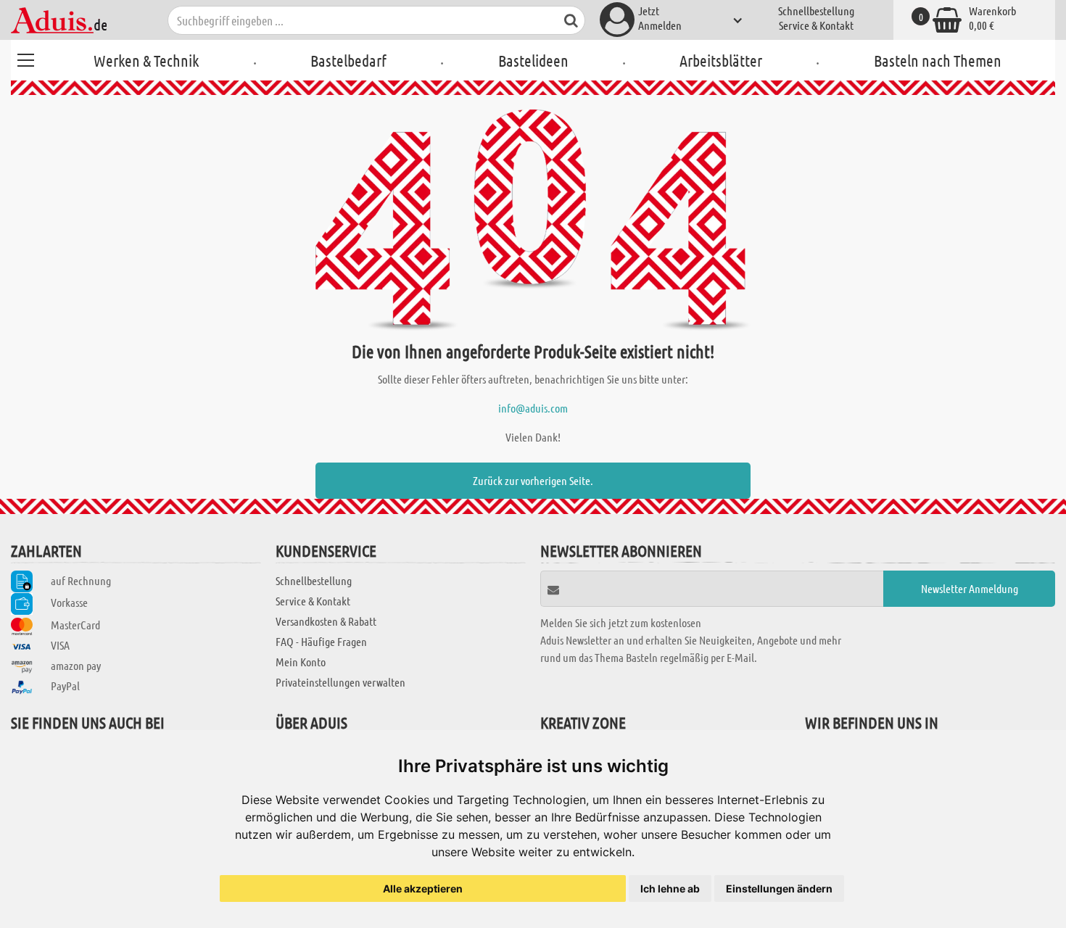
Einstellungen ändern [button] (779, 888)
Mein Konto (301, 661)
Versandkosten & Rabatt (326, 621)
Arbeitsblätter (720, 60)
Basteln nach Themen (937, 60)
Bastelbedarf (348, 60)
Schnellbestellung (816, 10)
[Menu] (25, 58)
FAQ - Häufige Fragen (321, 641)
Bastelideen (533, 60)
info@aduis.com (533, 408)
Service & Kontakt (816, 25)
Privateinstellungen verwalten (340, 682)
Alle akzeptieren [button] (423, 888)
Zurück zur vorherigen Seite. (533, 480)
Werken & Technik (146, 60)
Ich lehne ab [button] (670, 888)
